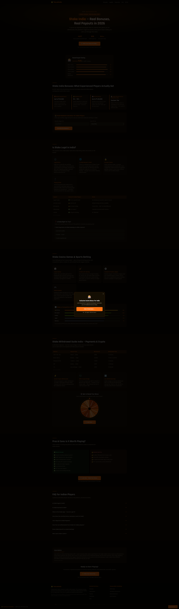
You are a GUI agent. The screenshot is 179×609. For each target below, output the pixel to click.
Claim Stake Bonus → (89, 309)
